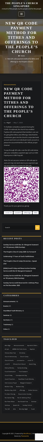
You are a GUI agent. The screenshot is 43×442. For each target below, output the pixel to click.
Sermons (6, 320)
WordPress (27, 434)
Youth (33, 409)
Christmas (22, 353)
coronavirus (20, 360)
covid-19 (8, 213)
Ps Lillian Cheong (10, 394)
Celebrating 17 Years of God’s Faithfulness (18, 256)
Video (5, 329)
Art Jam (7, 349)
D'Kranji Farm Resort (19, 364)
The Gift (7, 409)
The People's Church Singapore (21, 4)
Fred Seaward (23, 371)
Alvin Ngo (8, 345)
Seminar (6, 315)
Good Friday (8, 375)
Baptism (32, 349)
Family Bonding (22, 368)
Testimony (7, 324)
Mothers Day (20, 386)
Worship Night (23, 409)
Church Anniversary (11, 356)
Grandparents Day (21, 375)
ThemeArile (25, 436)
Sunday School (27, 405)
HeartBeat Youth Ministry (12, 311)
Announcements (10, 85)
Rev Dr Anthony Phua (24, 398)
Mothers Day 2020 (10, 390)
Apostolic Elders (32, 345)
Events (5, 306)
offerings (27, 213)
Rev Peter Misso (10, 401)
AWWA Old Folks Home (19, 349)
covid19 (18, 213)
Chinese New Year (10, 353)
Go (37, 227)
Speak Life (16, 405)
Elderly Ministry (9, 368)
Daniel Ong (32, 364)
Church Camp (24, 356)
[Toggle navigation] (21, 14)
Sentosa (7, 405)
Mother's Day (9, 386)
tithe (35, 213)
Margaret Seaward (26, 383)
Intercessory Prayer (11, 383)
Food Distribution (10, 371)
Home (23, 56)
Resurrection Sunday (24, 394)
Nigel (7, 123)
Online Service (32, 390)
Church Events (9, 360)
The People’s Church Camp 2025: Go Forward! (19, 252)
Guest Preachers (10, 379)
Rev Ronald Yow (23, 401)
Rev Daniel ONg (9, 398)
